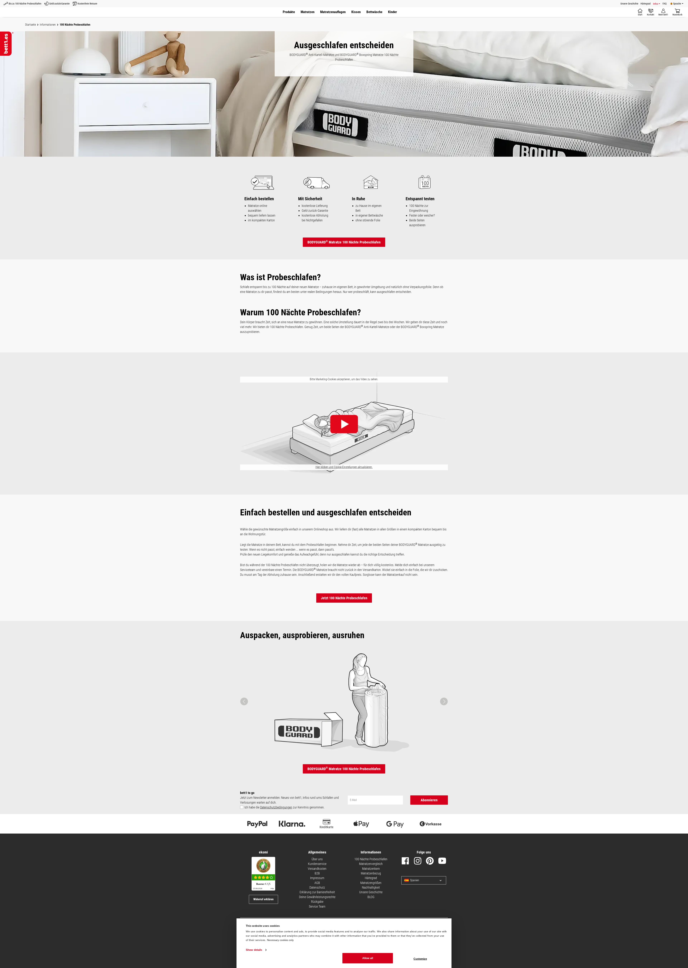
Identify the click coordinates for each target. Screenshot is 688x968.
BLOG (370, 897)
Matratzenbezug (371, 873)
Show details (254, 950)
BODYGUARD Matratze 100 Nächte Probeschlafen (344, 242)
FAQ (664, 3)
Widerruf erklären (263, 899)
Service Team (317, 906)
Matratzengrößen (370, 883)
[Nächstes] (444, 701)
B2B (317, 873)
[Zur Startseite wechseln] (7, 44)
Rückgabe (317, 901)
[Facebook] (405, 861)
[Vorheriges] (244, 701)
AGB (317, 883)
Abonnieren (429, 800)
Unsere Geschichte (371, 892)
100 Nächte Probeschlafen (370, 859)
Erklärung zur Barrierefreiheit (317, 892)
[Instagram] (418, 861)
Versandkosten (317, 868)
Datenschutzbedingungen (276, 807)
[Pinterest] (430, 861)
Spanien (414, 880)
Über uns (317, 859)
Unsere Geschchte (629, 3)
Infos (655, 3)
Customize (420, 958)
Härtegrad (646, 3)
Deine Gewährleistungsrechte (317, 897)
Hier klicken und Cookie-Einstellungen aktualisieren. (344, 467)
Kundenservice (317, 864)
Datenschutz (317, 887)
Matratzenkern (371, 868)
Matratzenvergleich (371, 864)
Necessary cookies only (280, 940)
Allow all (367, 958)
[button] (332, 12)
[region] (344, 701)
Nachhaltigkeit (371, 887)
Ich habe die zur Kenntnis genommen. (284, 807)
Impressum (317, 878)
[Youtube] (442, 861)
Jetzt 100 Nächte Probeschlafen (344, 598)
